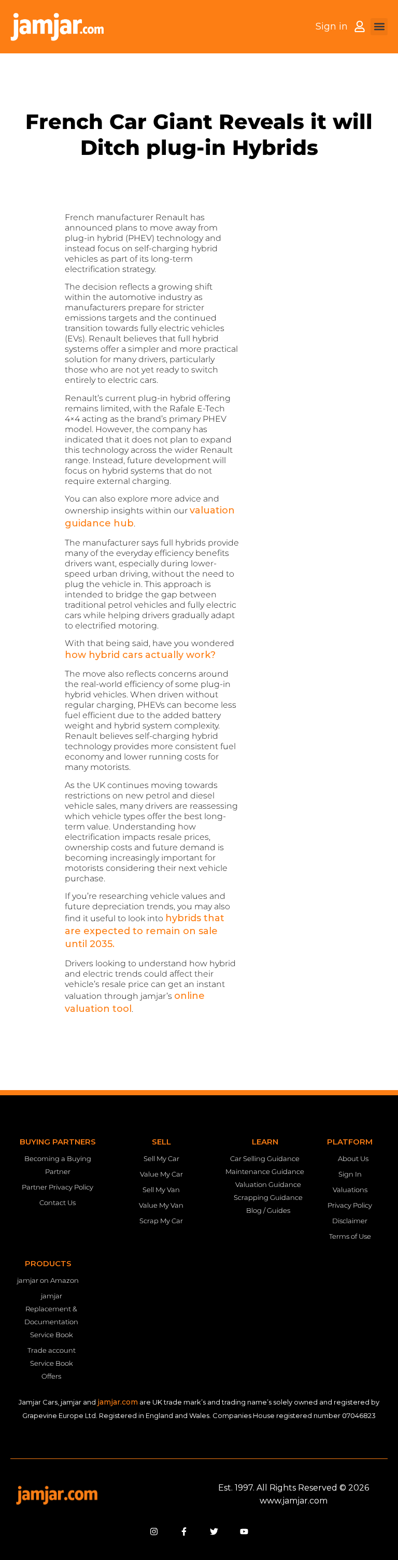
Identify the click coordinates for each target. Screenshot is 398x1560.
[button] (379, 26)
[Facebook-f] (184, 1531)
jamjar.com (117, 1402)
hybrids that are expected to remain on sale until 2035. (144, 931)
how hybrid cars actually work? (140, 655)
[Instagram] (153, 1531)
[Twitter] (214, 1531)
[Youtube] (244, 1531)
